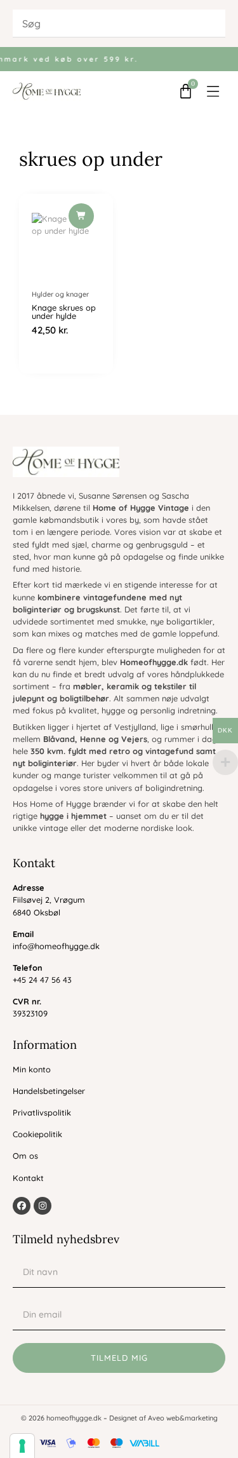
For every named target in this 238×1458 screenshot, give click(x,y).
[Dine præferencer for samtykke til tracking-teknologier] (22, 1446)
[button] (213, 91)
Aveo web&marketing (183, 1418)
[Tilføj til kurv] (81, 216)
